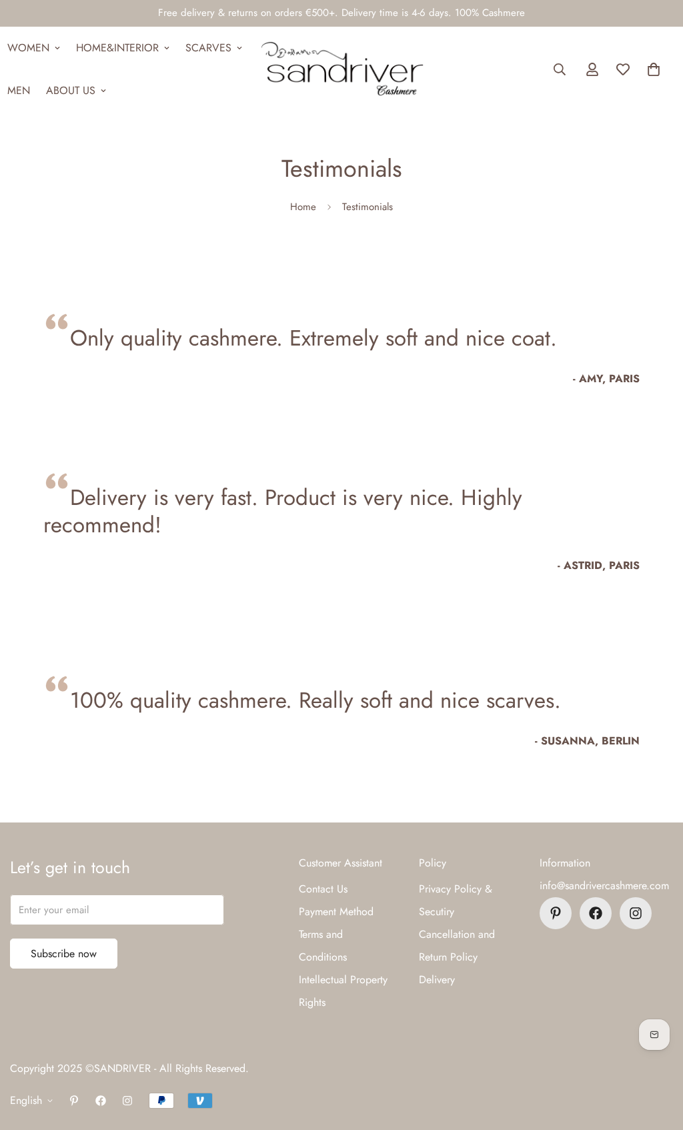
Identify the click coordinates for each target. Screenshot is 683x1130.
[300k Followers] (596, 913)
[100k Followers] (636, 913)
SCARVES (208, 47)
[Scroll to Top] (657, 1057)
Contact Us (323, 889)
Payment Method (336, 911)
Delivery (437, 979)
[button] (653, 69)
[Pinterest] (556, 913)
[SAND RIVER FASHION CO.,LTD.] (342, 69)
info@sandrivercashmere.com (604, 885)
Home (303, 206)
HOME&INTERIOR (117, 47)
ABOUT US (70, 90)
